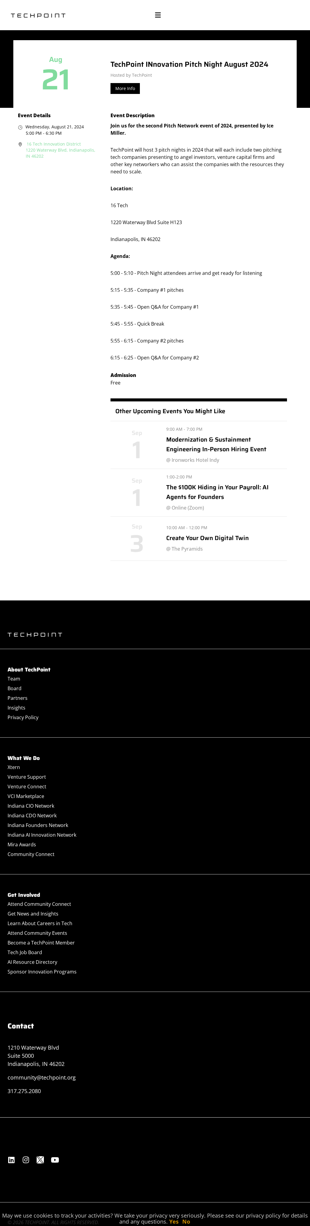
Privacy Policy (23, 717)
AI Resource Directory (32, 962)
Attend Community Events (37, 933)
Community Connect (31, 854)
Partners (18, 698)
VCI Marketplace (26, 796)
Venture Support (27, 777)
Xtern (14, 767)
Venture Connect (27, 786)
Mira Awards (22, 844)
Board (14, 688)
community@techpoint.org (42, 1077)
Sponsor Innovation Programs (42, 971)
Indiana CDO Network (32, 815)
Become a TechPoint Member (41, 942)
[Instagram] (25, 1159)
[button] (158, 15)
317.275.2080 (24, 1091)
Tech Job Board (25, 952)
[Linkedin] (11, 1159)
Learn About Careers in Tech (40, 923)
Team (14, 678)
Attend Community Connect (39, 904)
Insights (16, 707)
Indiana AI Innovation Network (42, 835)
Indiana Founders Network (38, 825)
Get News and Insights (33, 913)
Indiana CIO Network (31, 806)
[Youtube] (54, 1159)
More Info (125, 88)
